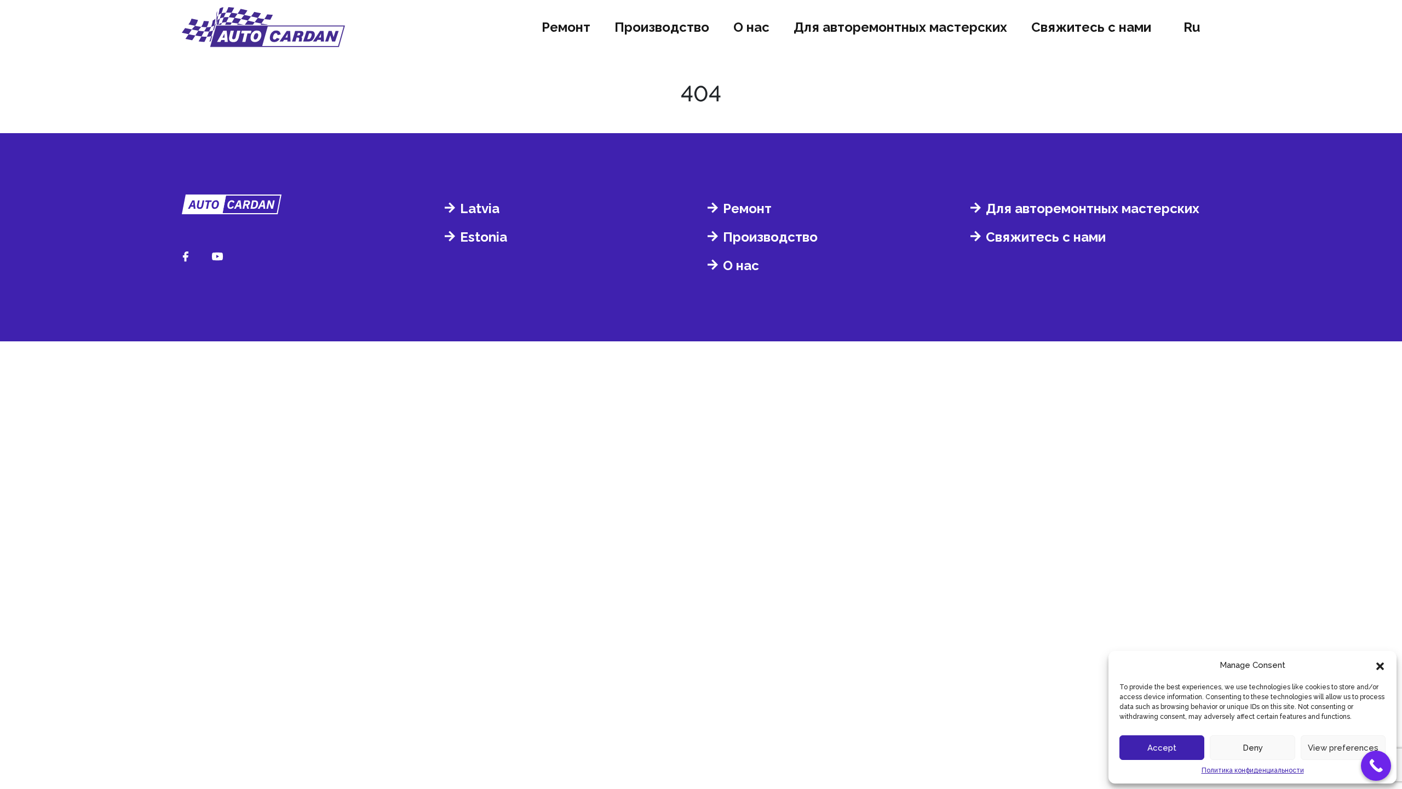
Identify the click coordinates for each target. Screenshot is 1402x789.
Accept (1161, 748)
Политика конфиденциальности (1253, 770)
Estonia (483, 237)
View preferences (1343, 748)
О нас (751, 27)
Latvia (479, 208)
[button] (1380, 665)
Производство (661, 27)
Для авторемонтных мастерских (900, 27)
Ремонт (566, 27)
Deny (1253, 748)
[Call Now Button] (1376, 766)
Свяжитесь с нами (1091, 27)
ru (1191, 27)
